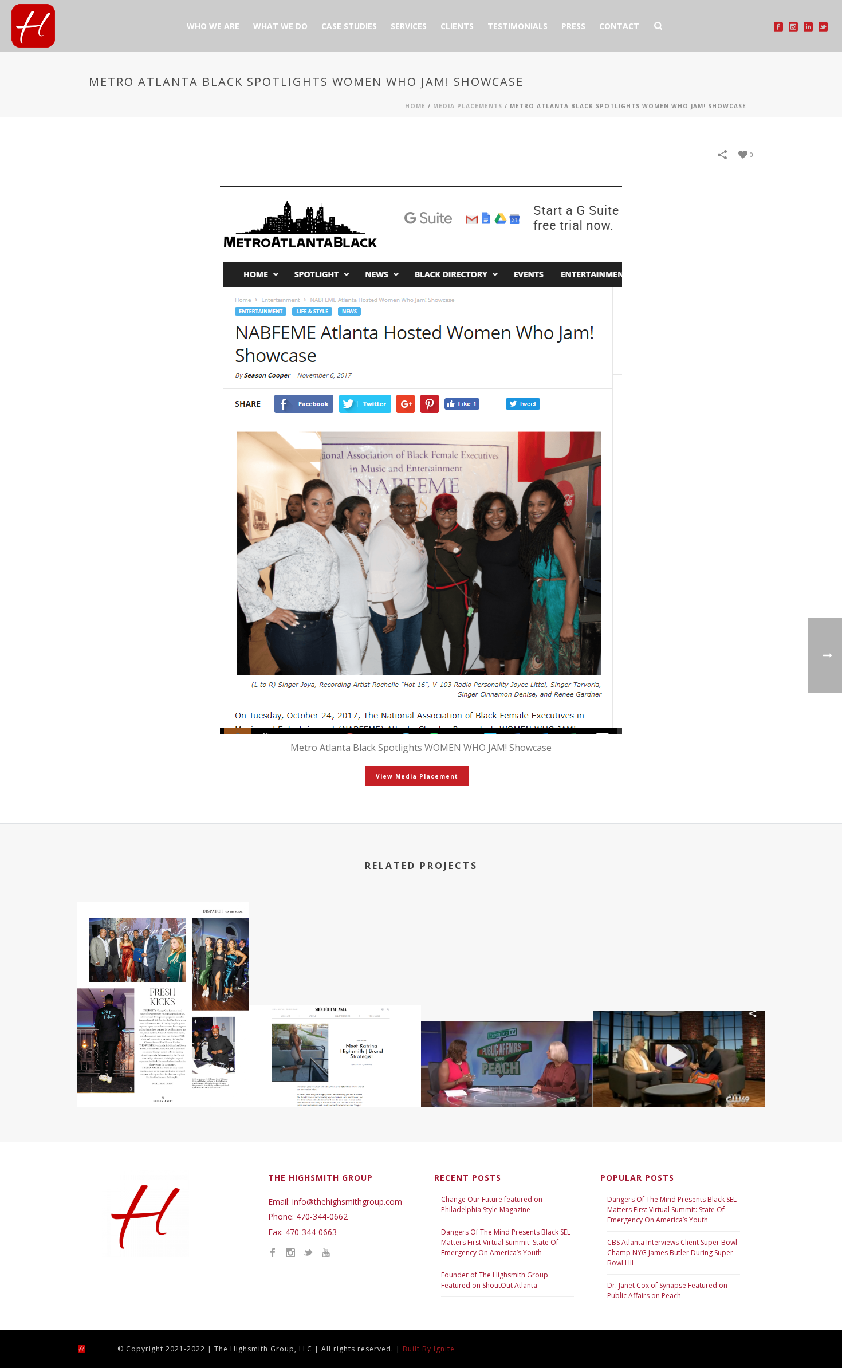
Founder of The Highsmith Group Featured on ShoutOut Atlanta (494, 1280)
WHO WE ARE (213, 26)
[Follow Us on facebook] (272, 1253)
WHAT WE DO (280, 26)
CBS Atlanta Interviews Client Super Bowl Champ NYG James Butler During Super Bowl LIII (672, 1252)
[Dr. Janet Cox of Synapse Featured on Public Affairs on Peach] (507, 1064)
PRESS (573, 26)
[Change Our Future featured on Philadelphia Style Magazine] (163, 950)
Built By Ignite (429, 1349)
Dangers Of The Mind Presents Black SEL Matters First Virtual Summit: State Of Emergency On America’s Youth (505, 1242)
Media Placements (467, 106)
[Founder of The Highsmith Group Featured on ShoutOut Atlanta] (335, 1049)
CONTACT (619, 26)
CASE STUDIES (349, 26)
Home (415, 106)
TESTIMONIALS (517, 26)
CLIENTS (457, 26)
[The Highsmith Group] (91, 1347)
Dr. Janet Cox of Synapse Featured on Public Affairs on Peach (667, 1290)
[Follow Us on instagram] (290, 1253)
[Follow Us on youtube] (325, 1253)
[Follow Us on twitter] (308, 1253)
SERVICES (409, 26)
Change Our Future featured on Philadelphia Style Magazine (491, 1204)
